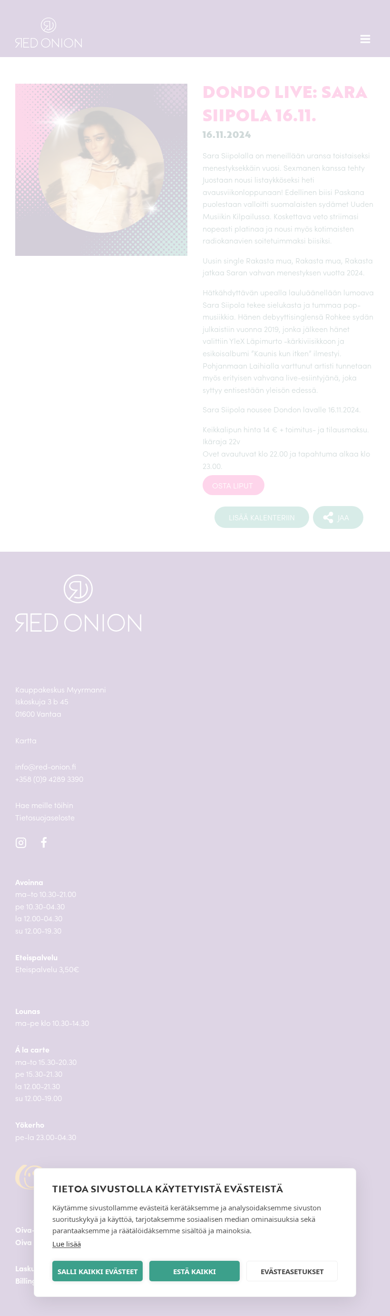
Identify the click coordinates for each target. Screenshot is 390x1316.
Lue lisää (66, 1243)
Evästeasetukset (292, 1271)
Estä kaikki (194, 1271)
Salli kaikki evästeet (98, 1271)
